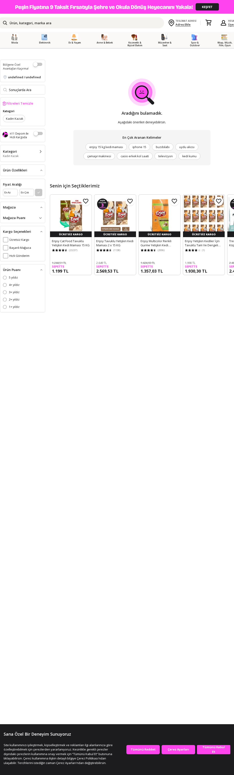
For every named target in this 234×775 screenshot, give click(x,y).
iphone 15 (139, 147)
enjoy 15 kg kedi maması (106, 147)
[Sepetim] (208, 23)
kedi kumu (189, 156)
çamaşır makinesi (99, 156)
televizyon (165, 156)
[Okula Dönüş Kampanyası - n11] (117, 7)
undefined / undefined (24, 77)
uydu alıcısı (186, 147)
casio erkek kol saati (135, 156)
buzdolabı (163, 147)
